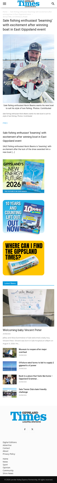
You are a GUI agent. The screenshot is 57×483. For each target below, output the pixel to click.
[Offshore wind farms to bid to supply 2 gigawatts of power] (10, 366)
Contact (6, 448)
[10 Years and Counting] (23, 234)
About (5, 451)
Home (5, 12)
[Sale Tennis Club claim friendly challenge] (10, 393)
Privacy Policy (9, 454)
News (5, 461)
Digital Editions (10, 442)
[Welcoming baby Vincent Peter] (28, 308)
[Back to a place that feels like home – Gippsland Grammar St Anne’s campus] (10, 379)
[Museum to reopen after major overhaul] (10, 353)
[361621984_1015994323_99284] (28, 102)
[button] (4, 3)
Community (8, 470)
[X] (32, 429)
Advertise (7, 445)
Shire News (8, 473)
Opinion (6, 467)
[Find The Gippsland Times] (23, 274)
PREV (5, 123)
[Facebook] (25, 429)
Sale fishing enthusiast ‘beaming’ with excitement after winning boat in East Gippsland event (27, 13)
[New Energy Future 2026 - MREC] (23, 193)
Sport (5, 464)
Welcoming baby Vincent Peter (22, 330)
